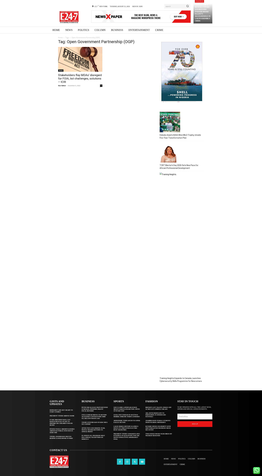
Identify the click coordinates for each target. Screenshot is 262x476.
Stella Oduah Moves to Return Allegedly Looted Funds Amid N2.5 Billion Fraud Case (94, 416)
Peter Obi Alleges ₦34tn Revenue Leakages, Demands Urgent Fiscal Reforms (95, 409)
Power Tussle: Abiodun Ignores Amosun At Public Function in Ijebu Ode (62, 430)
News (61, 70)
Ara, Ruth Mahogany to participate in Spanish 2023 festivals (155, 414)
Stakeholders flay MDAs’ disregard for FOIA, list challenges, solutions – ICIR (80, 78)
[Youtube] (142, 462)
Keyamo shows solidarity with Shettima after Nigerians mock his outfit (158, 428)
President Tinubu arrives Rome (62, 416)
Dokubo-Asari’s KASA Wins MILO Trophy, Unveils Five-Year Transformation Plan (180, 136)
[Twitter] (135, 462)
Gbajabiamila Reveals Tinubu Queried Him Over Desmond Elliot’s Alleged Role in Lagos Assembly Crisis (202, 13)
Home (60, 37)
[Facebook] (120, 462)
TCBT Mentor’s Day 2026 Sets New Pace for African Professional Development (179, 166)
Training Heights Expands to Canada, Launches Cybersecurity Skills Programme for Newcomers (181, 379)
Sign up (195, 424)
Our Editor (62, 86)
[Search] (187, 6)
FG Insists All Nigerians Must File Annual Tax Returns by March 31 (93, 437)
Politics (199, 1)
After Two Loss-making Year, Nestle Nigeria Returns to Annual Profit (93, 429)
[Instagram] (127, 462)
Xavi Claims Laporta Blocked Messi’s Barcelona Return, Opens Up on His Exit (127, 409)
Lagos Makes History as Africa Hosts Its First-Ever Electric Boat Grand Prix (126, 428)
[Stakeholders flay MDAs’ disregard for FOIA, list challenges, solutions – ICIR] (80, 59)
